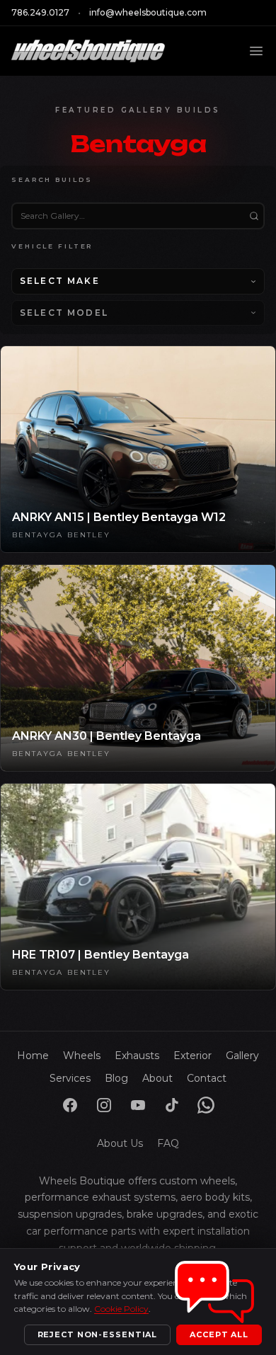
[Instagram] (104, 1105)
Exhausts (137, 1055)
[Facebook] (70, 1105)
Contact (206, 1078)
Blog (116, 1078)
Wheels (81, 1055)
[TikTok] (171, 1105)
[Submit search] (254, 216)
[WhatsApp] (205, 1105)
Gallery (242, 1055)
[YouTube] (138, 1105)
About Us (120, 1143)
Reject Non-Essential (98, 1334)
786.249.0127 (40, 12)
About (157, 1078)
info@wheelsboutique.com (148, 12)
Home (33, 1055)
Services (70, 1078)
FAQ (168, 1143)
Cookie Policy (121, 1308)
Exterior (192, 1055)
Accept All (219, 1334)
